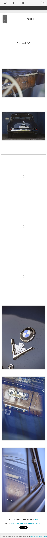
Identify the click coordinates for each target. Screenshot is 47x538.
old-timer (31, 523)
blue (13, 523)
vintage (39, 523)
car (21, 523)
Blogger (32, 536)
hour (25, 523)
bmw (17, 523)
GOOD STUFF (27, 19)
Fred (36, 519)
